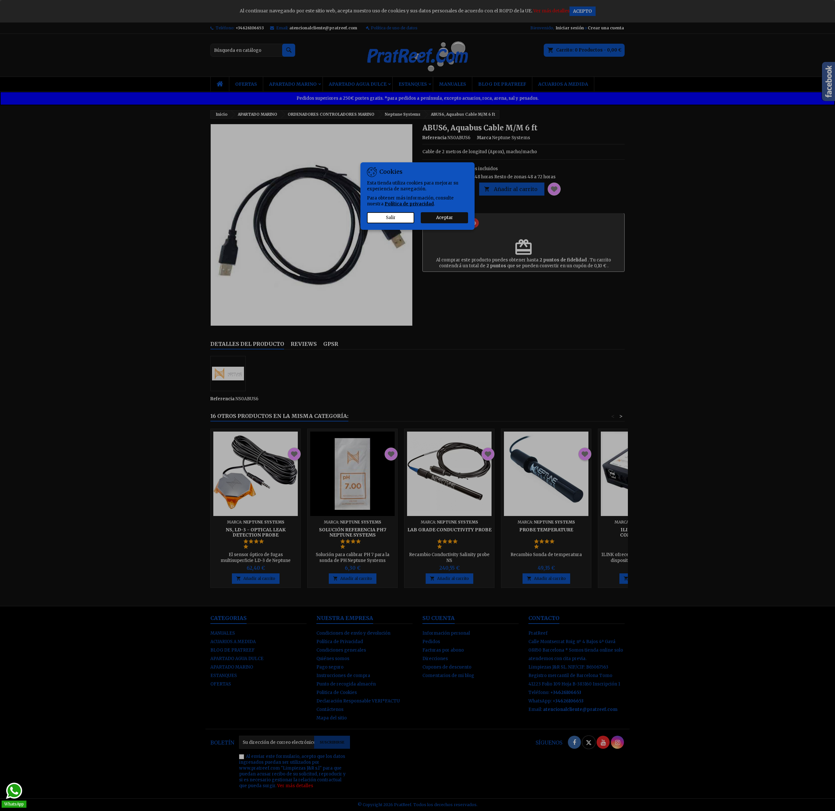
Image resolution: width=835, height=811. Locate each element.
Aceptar (444, 217)
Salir (391, 217)
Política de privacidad (409, 204)
